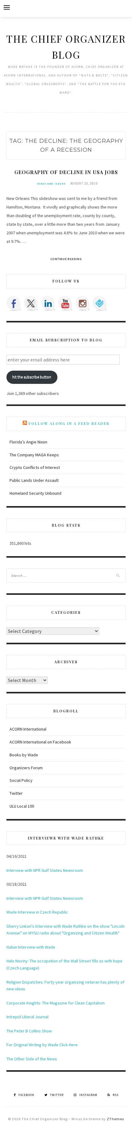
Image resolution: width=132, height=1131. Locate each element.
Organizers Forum (26, 767)
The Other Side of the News (31, 1059)
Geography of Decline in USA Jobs (66, 172)
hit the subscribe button (31, 377)
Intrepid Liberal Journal (27, 1017)
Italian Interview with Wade (30, 947)
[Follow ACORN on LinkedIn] (48, 303)
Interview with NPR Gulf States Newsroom (44, 870)
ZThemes (115, 1119)
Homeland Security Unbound (35, 493)
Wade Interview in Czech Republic (37, 912)
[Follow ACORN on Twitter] (31, 303)
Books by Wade (24, 755)
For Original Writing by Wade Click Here (42, 1044)
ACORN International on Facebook (40, 742)
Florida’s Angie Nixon (28, 442)
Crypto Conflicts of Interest (35, 467)
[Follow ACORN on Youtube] (65, 303)
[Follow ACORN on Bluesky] (99, 303)
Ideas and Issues (51, 183)
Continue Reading (66, 259)
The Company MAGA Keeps (34, 455)
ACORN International (28, 729)
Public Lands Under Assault (34, 480)
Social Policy (21, 780)
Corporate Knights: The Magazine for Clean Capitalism (55, 1003)
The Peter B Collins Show (29, 1031)
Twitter (16, 793)
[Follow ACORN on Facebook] (13, 303)
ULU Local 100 (22, 806)
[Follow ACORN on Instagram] (82, 303)
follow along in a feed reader (69, 423)
